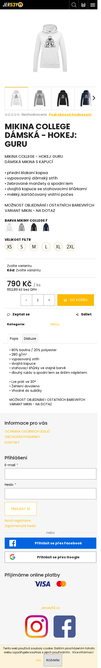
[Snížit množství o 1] (26, 300)
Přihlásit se (20, 509)
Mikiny (55, 324)
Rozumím (52, 660)
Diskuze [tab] (30, 338)
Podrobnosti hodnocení (70, 114)
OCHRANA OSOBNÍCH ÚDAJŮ (27, 431)
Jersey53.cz (50, 607)
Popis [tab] (14, 338)
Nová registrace (18, 520)
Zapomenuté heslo (20, 526)
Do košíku (79, 299)
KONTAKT (12, 442)
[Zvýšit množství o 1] (49, 300)
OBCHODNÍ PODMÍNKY (22, 436)
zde (38, 660)
